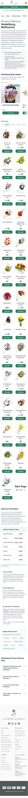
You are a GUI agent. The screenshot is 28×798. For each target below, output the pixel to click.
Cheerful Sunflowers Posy (20, 170)
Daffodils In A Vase (21, 329)
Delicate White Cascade (21, 251)
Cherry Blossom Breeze (7, 385)
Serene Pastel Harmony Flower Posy (7, 357)
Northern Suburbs (16, 16)
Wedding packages (5, 740)
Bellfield (6, 645)
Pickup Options (5, 749)
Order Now (7, 151)
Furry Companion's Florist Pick (21, 277)
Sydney (22, 7)
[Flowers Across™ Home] (14, 2)
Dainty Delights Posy (7, 277)
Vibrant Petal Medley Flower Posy (21, 223)
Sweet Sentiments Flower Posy (7, 170)
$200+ (24, 124)
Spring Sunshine (7, 437)
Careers (3, 760)
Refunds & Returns (6, 766)
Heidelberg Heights (18, 641)
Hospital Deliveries (20, 731)
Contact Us (4, 762)
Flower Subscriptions (6, 744)
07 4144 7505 (18, 768)
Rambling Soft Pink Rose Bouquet (21, 356)
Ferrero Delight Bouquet (7, 464)
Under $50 (7, 124)
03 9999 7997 (18, 762)
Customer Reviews (19, 733)
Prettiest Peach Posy (7, 251)
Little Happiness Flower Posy (20, 385)
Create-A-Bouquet (5, 735)
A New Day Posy (20, 196)
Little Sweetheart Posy (7, 196)
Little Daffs (21, 463)
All (2, 124)
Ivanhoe (13, 645)
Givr (16, 737)
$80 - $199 (19, 124)
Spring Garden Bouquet (21, 304)
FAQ (2, 733)
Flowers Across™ (5, 512)
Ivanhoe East (7, 641)
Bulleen (22, 638)
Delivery (8, 16)
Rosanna (15, 638)
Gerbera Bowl (7, 303)
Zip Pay (17, 744)
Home (2, 16)
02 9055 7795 (18, 775)
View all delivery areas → (9, 648)
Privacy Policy (4, 764)
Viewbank (20, 645)
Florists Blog (18, 746)
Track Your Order (5, 751)
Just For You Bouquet (7, 144)
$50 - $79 (13, 124)
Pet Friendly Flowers (6, 746)
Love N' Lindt (7, 329)
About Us (3, 757)
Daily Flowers (4, 737)
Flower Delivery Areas (6, 742)
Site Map (17, 749)
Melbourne (14, 7)
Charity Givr (18, 740)
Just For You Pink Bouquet (20, 144)
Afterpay (17, 742)
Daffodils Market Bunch (20, 437)
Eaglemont (6, 638)
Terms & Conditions (6, 769)
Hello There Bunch (7, 222)
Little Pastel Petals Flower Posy (7, 411)
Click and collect (15, 622)
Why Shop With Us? (20, 735)
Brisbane (5, 7)
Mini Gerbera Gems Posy (21, 411)
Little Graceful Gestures (7, 490)
